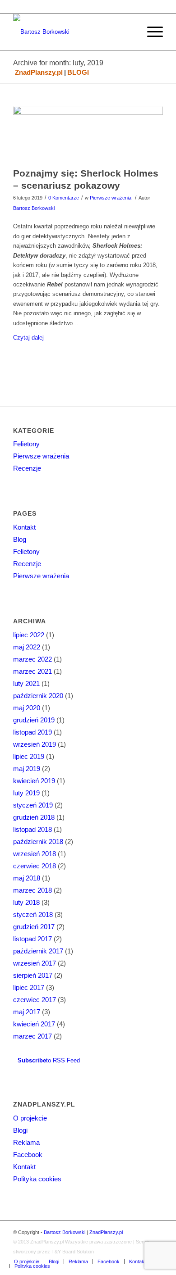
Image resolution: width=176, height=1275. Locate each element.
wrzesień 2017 (34, 963)
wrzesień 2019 (34, 744)
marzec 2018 (32, 890)
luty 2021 (26, 683)
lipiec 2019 (28, 756)
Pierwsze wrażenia (110, 197)
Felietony (26, 444)
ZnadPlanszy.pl (39, 72)
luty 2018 (26, 902)
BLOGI (78, 72)
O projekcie (30, 1118)
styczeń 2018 (33, 914)
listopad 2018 (32, 829)
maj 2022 (26, 647)
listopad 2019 (32, 732)
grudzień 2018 (34, 817)
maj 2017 (26, 1012)
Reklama (26, 1142)
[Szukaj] (129, 32)
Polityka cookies (37, 1179)
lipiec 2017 (28, 987)
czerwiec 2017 (34, 999)
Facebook (27, 1154)
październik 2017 (38, 951)
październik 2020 (38, 695)
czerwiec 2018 (34, 866)
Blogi (20, 1130)
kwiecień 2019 (34, 781)
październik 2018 (38, 841)
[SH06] (88, 134)
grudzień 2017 (34, 926)
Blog (19, 539)
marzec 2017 (32, 1036)
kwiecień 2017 (34, 1024)
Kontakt (24, 527)
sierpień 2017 (32, 975)
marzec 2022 (32, 659)
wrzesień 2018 (34, 854)
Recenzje (27, 468)
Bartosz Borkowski (34, 208)
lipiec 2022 (28, 635)
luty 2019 (26, 793)
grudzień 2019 (34, 720)
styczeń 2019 (33, 805)
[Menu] (150, 32)
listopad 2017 (32, 939)
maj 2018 (26, 878)
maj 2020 (26, 708)
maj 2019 (26, 768)
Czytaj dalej (28, 337)
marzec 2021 (32, 671)
